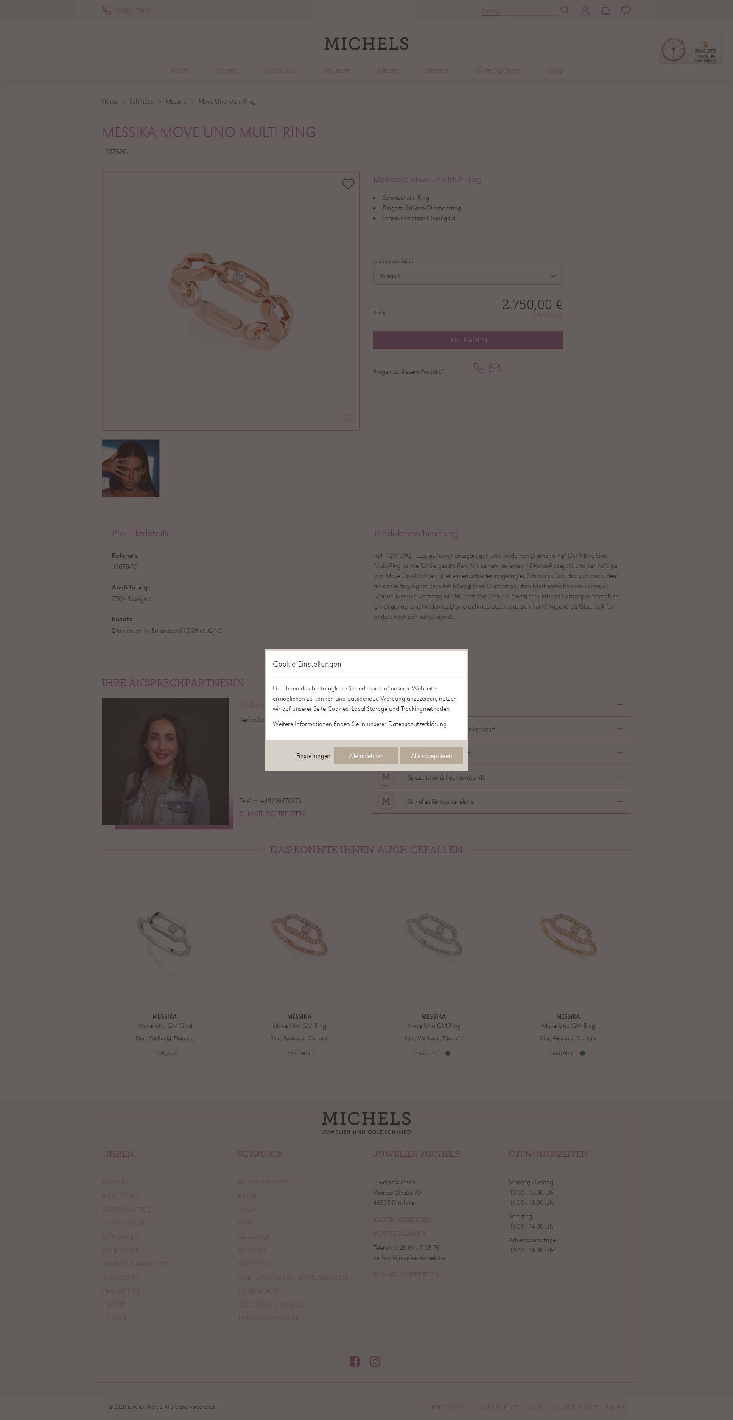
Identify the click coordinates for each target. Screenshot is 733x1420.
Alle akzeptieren (431, 755)
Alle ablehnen (366, 755)
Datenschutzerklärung (417, 723)
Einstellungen (313, 755)
